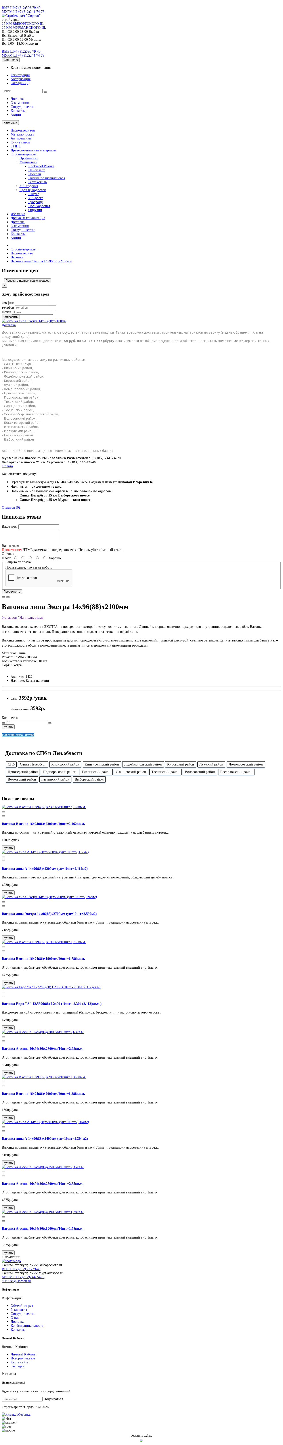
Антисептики (21, 138)
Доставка (18, 99)
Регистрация (20, 75)
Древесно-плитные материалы (34, 150)
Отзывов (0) (11, 507)
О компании (20, 103)
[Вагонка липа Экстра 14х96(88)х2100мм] (34, 321)
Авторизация (21, 79)
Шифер (33, 194)
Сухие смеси (20, 142)
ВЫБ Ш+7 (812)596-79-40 (21, 8)
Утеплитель (28, 162)
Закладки (18, 1366)
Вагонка (17, 257)
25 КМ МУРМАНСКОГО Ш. (24, 27)
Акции (16, 114)
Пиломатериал (22, 253)
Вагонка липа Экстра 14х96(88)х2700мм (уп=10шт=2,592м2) (49, 914)
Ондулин (35, 210)
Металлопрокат (22, 134)
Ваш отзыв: (10, 546)
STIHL (16, 146)
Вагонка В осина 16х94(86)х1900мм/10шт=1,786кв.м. (43, 958)
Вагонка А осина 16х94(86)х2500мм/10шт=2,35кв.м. (42, 1183)
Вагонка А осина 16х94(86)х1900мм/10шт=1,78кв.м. (42, 1228)
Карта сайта (20, 1362)
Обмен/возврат (22, 1306)
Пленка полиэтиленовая (46, 178)
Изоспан (34, 174)
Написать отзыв (31, 617)
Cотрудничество (23, 107)
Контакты (18, 111)
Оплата (7, 466)
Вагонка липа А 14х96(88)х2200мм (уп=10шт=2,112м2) (45, 868)
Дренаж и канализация (28, 218)
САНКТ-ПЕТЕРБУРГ (18, 4)
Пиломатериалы (23, 130)
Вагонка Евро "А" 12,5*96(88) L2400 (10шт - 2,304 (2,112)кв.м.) (51, 1004)
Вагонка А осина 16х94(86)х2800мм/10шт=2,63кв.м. (42, 1048)
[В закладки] (3, 597)
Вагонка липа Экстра (18, 735)
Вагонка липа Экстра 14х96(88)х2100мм (41, 261)
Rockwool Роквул (41, 166)
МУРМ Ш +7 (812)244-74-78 (23, 11)
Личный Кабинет (24, 1354)
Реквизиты (19, 1309)
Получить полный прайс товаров (27, 280)
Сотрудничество (23, 1313)
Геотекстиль (37, 182)
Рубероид (35, 202)
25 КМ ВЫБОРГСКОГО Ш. (23, 23)
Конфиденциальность (27, 1325)
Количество (10, 718)
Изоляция (18, 214)
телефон (8, 307)
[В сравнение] (8, 597)
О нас (15, 1317)
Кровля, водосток (32, 190)
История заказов (23, 1358)
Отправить (11, 317)
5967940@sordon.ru (16, 1281)
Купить (8, 726)
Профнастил (28, 158)
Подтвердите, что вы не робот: (28, 567)
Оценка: (8, 553)
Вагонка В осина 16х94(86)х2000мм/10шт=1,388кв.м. (43, 1094)
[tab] (141, 325)
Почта (6, 312)
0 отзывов (9, 617)
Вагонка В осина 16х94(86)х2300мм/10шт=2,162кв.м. (43, 824)
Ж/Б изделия (28, 186)
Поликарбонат (39, 206)
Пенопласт (36, 170)
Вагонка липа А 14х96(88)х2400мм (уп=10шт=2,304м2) (45, 1138)
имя (5, 303)
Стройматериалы (23, 154)
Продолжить (12, 591)
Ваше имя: (9, 526)
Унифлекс (35, 198)
